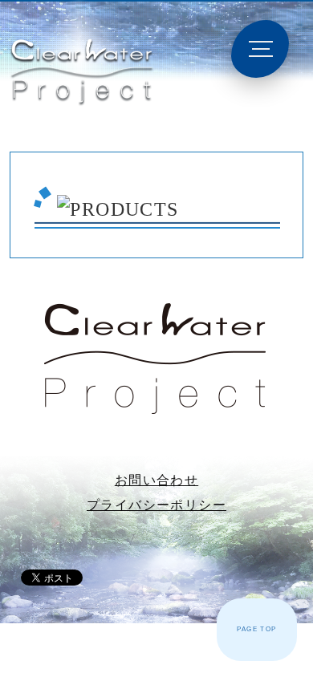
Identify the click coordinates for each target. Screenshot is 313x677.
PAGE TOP (256, 629)
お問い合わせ (156, 480)
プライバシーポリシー (156, 505)
